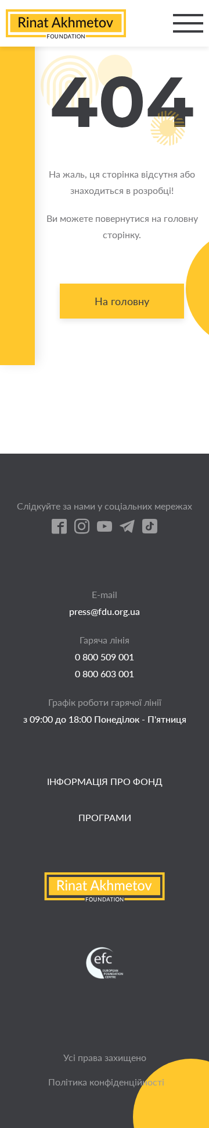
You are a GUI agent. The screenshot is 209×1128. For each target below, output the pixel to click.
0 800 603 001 (104, 673)
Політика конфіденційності (106, 1081)
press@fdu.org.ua (104, 611)
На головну (122, 301)
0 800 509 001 (104, 656)
